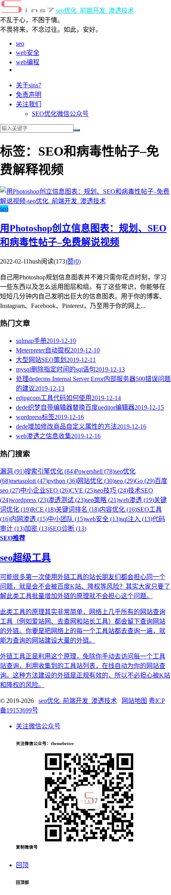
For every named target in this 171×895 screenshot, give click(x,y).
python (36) (62, 480)
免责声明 (28, 94)
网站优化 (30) (96, 480)
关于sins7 (28, 85)
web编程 (27, 62)
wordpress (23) (29, 500)
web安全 (27, 52)
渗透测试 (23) (67, 500)
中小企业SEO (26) (45, 490)
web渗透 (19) (136, 500)
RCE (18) (43, 509)
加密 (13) (37, 528)
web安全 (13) (102, 519)
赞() (74, 261)
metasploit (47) (29, 480)
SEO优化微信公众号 (60, 113)
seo (20, 43)
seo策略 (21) (102, 500)
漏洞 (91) (12, 471)
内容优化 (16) (118, 509)
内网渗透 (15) (29, 519)
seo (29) (125, 480)
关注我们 (28, 104)
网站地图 (134, 700)
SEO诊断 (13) (67, 528)
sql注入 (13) (136, 519)
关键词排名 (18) (77, 509)
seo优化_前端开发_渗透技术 (95, 10)
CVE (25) (82, 490)
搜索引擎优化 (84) (50, 471)
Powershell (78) (95, 471)
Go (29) (145, 480)
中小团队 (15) (66, 519)
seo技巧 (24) (111, 490)
